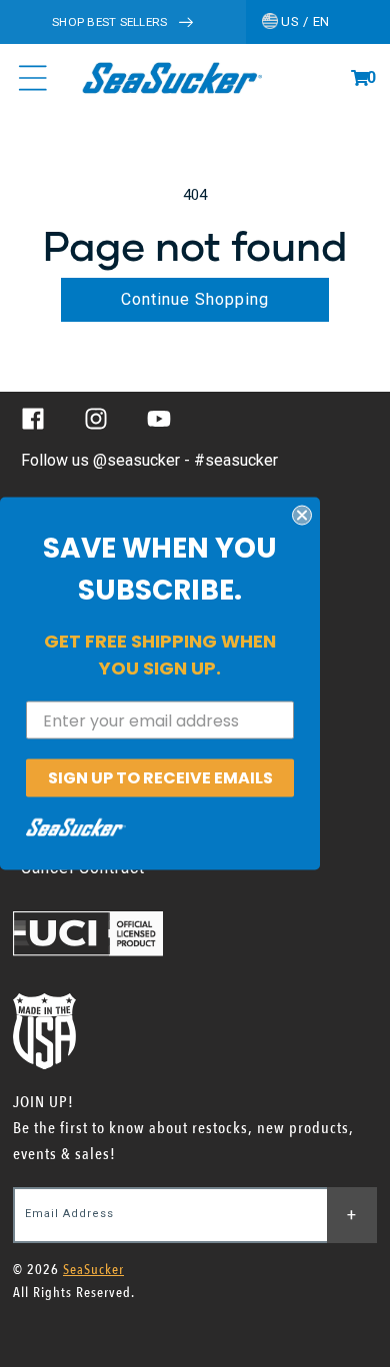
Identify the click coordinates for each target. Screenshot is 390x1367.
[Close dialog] (302, 516)
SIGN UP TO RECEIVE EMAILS (160, 777)
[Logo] (171, 78)
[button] (360, 78)
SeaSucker (93, 1269)
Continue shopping (195, 299)
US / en (304, 21)
